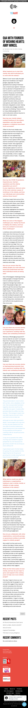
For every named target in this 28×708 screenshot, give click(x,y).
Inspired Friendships (9, 630)
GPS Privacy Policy (7, 651)
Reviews (18, 693)
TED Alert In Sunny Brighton (11, 633)
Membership (18, 691)
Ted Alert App (10, 693)
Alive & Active (7, 627)
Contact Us (17, 695)
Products (19, 689)
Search (22, 613)
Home (6, 689)
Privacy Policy (6, 649)
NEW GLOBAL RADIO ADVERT (12, 625)
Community (6, 51)
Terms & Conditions (7, 652)
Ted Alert (6, 49)
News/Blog (9, 695)
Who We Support (9, 691)
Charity (20, 49)
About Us (12, 689)
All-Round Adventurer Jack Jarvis (13, 622)
